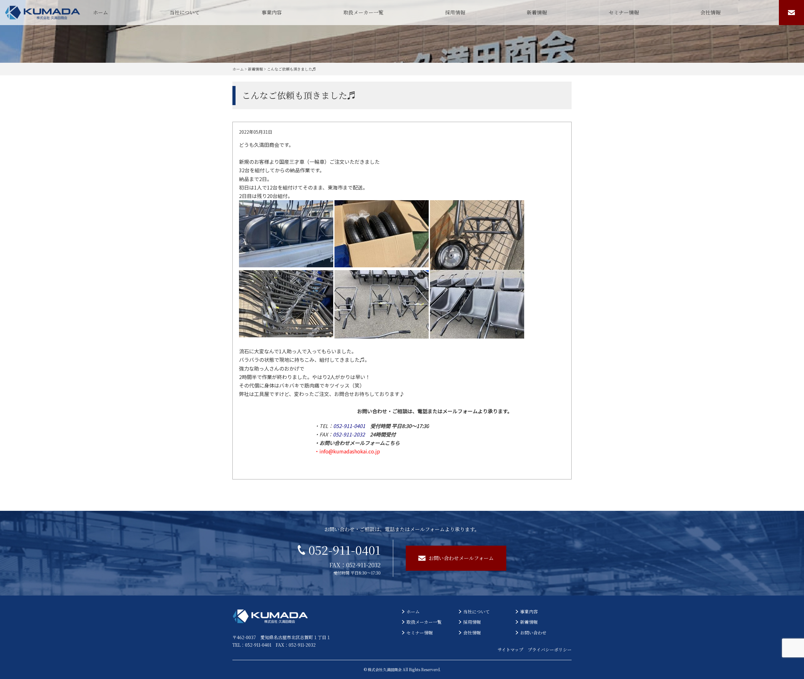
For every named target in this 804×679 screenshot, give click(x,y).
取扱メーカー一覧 (363, 12)
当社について (185, 12)
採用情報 (455, 12)
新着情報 (537, 12)
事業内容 (272, 12)
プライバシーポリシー (550, 649)
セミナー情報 (624, 12)
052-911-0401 (344, 549)
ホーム (100, 12)
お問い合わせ (533, 632)
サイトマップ (510, 649)
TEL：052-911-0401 (251, 645)
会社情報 (710, 12)
